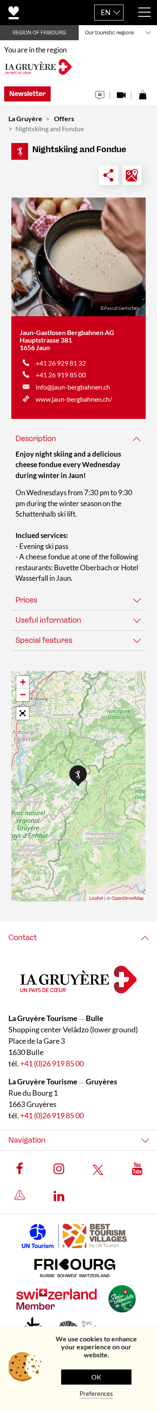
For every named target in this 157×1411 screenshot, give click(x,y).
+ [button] (23, 682)
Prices (26, 600)
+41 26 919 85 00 (61, 375)
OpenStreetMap (127, 897)
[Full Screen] (22, 713)
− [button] (23, 694)
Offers (64, 118)
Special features (43, 640)
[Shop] (142, 93)
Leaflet (96, 897)
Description (35, 438)
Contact (22, 937)
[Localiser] (132, 175)
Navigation (27, 1139)
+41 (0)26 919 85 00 (52, 1063)
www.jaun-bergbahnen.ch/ (74, 399)
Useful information (48, 620)
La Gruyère (25, 118)
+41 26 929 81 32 (61, 363)
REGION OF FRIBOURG (39, 33)
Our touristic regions (109, 33)
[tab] (78, 439)
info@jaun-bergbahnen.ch (73, 387)
